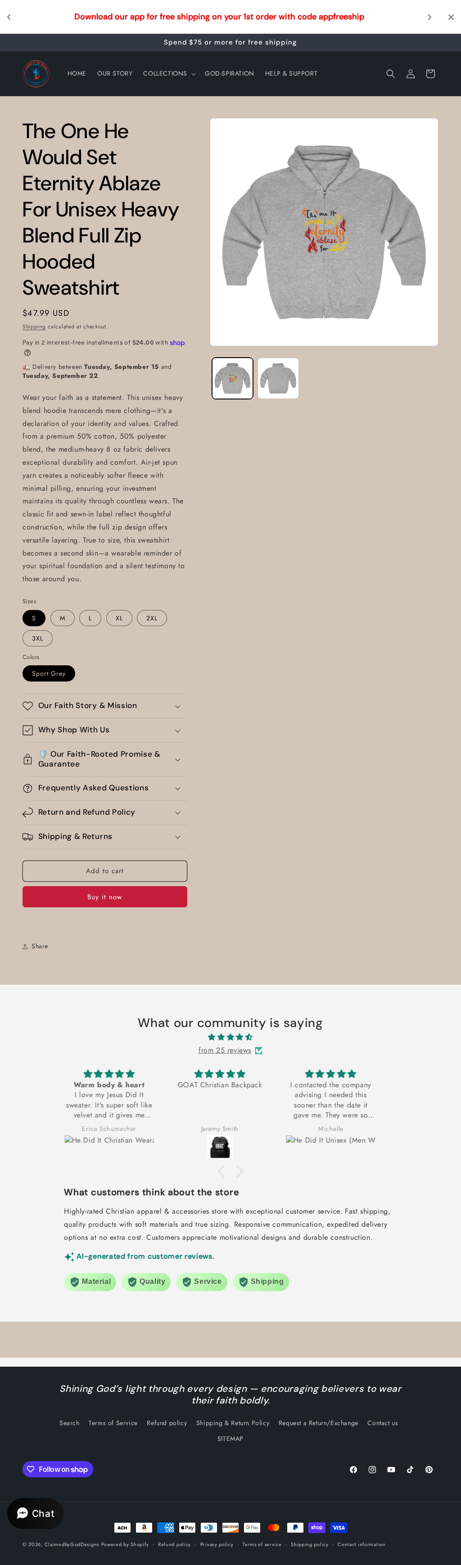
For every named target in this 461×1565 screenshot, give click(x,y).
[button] (168, 73)
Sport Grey (49, 673)
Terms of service (262, 1544)
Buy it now (104, 897)
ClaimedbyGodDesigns (72, 1544)
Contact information (361, 1544)
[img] (230, 1037)
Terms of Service (113, 1422)
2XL (152, 618)
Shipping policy (310, 1544)
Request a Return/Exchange (318, 1422)
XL (119, 618)
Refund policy (167, 1422)
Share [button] (40, 946)
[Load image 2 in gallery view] (278, 378)
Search (69, 1422)
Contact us (382, 1422)
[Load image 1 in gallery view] (232, 378)
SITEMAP (230, 1438)
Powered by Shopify (125, 1544)
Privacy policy (217, 1544)
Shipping (34, 327)
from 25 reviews (225, 1050)
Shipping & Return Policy (232, 1422)
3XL (37, 638)
